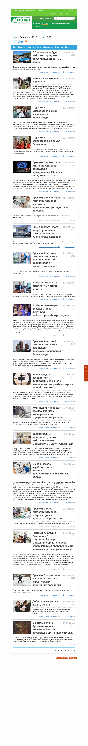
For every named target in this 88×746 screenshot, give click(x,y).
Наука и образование (45, 47)
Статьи (45, 23)
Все (14, 47)
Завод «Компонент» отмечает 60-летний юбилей (44, 285)
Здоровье (21, 47)
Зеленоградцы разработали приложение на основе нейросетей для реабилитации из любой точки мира (53, 381)
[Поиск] (73, 18)
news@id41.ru (53, 14)
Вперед (74, 650)
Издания (22, 11)
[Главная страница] (20, 20)
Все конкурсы (66, 658)
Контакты (41, 11)
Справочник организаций (60, 23)
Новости (36, 23)
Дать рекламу (85, 373)
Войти (71, 11)
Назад (55, 650)
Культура (31, 47)
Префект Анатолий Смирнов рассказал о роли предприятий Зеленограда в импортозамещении (45, 260)
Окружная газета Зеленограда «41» (49, 72)
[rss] (26, 41)
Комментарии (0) (70, 72)
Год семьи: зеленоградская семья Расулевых (46, 141)
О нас (15, 11)
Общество (59, 47)
